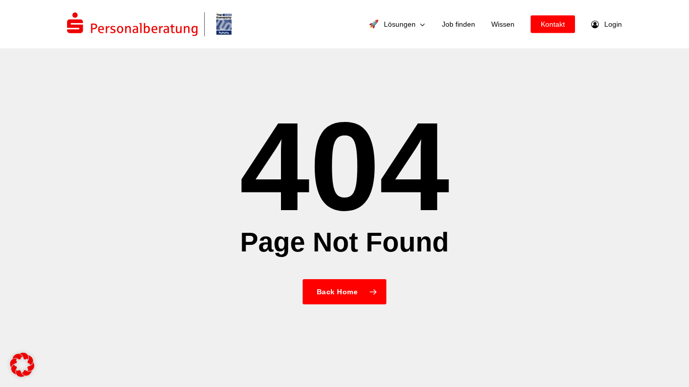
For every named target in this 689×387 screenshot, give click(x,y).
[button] (22, 365)
